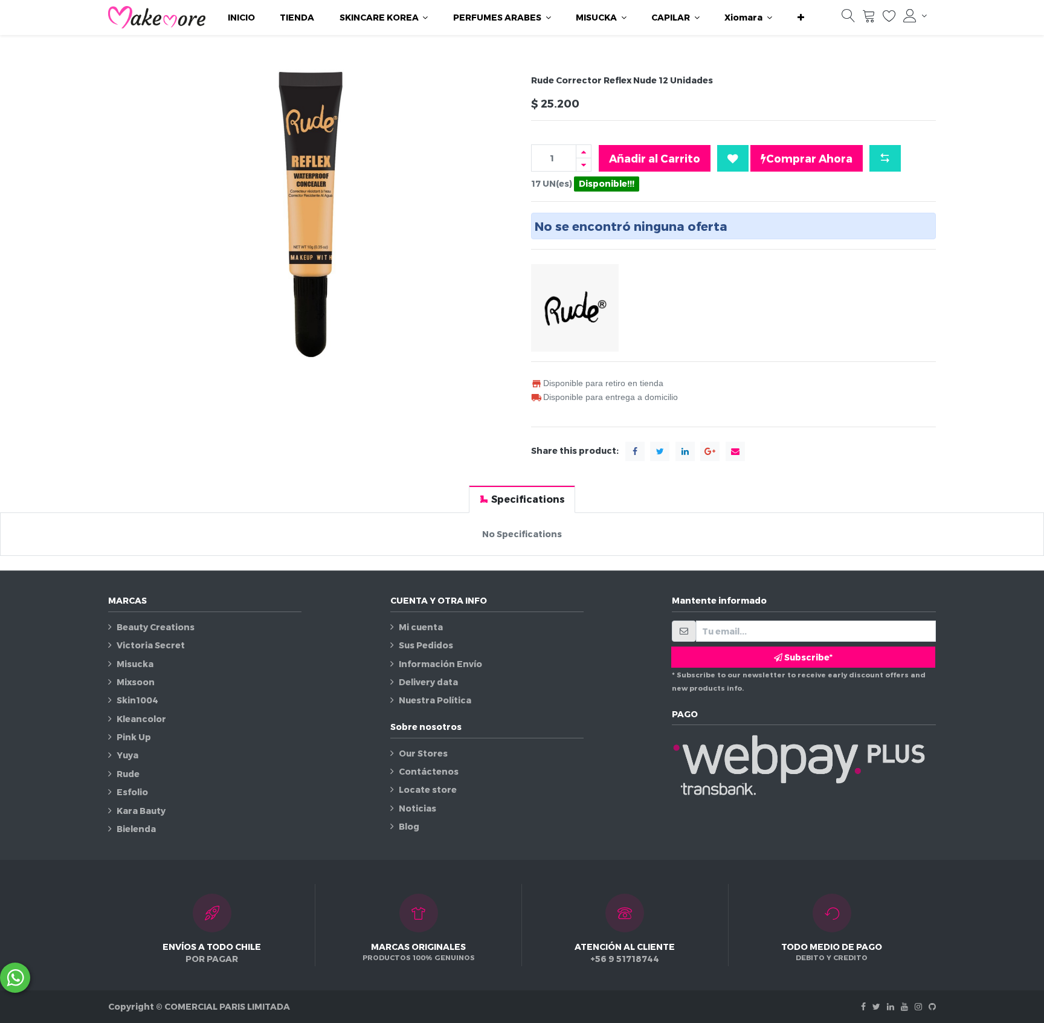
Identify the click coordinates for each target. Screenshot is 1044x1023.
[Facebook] (863, 1006)
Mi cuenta (421, 627)
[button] (801, 17)
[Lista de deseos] (889, 18)
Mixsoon (136, 682)
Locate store (428, 789)
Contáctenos (429, 771)
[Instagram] (918, 1006)
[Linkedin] (890, 1006)
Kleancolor (141, 719)
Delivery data (428, 682)
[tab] (522, 498)
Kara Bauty (141, 810)
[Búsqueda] (848, 18)
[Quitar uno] (583, 164)
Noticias (417, 808)
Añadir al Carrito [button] (654, 158)
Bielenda (136, 829)
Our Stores (423, 753)
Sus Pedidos (426, 645)
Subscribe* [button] (807, 657)
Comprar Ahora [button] (809, 158)
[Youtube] (904, 1006)
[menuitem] (241, 17)
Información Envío (440, 664)
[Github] (932, 1006)
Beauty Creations (156, 627)
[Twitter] (876, 1006)
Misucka (135, 664)
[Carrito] (868, 18)
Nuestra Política (435, 700)
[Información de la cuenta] (915, 15)
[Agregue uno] (583, 151)
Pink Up (134, 737)
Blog (409, 826)
